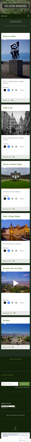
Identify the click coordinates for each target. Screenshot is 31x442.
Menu (5, 16)
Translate (13, 407)
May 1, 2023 (7, 100)
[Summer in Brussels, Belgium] (15, 178)
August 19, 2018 (8, 313)
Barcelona (6, 320)
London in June (7, 107)
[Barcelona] (15, 334)
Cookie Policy (5, 436)
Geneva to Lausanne (9, 36)
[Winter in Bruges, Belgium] (15, 230)
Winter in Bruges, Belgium (11, 216)
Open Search (28, 16)
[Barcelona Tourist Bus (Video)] (15, 282)
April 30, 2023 (8, 157)
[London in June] (15, 123)
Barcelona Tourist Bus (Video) (12, 268)
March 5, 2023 (8, 209)
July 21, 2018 (7, 347)
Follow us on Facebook (16, 359)
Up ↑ (15, 429)
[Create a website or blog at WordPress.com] (15, 427)
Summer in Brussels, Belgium (12, 164)
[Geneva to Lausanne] (15, 59)
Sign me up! (24, 384)
